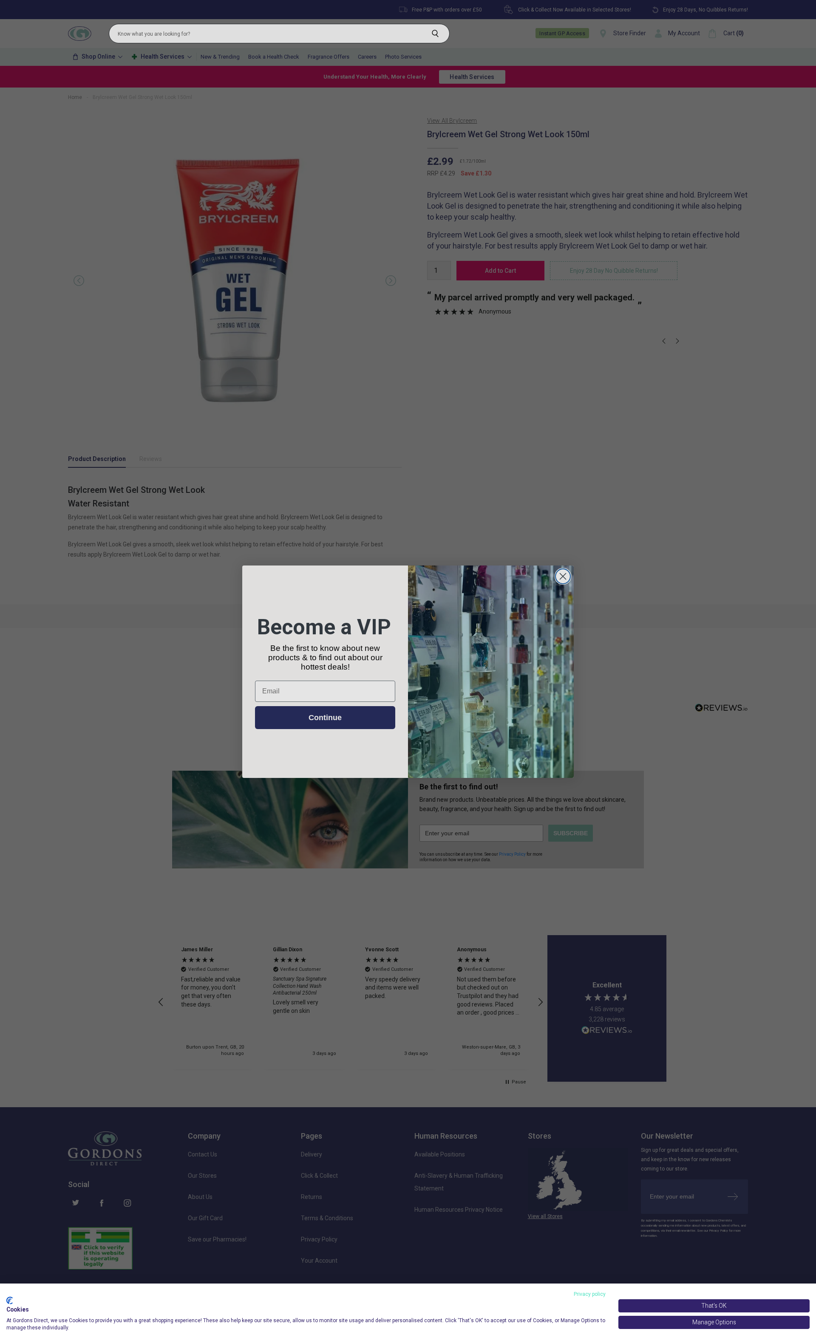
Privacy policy (590, 1294)
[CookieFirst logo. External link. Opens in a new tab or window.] (9, 1300)
